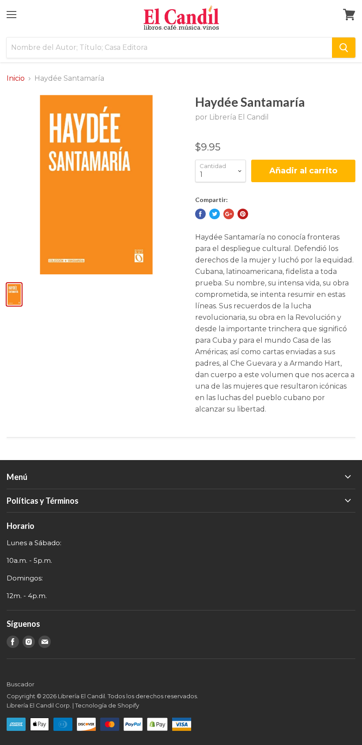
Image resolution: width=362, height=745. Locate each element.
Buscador (20, 684)
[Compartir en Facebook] (200, 214)
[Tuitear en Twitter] (214, 214)
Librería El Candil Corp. (39, 705)
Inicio (16, 78)
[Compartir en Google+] (228, 214)
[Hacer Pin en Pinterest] (243, 214)
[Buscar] (343, 47)
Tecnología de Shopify (107, 705)
